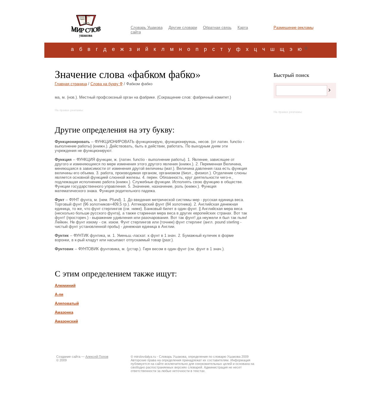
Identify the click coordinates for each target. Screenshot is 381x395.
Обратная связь (217, 27)
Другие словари (182, 27)
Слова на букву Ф (106, 84)
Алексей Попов (96, 356)
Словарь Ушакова (147, 27)
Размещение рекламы (293, 27)
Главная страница (71, 84)
